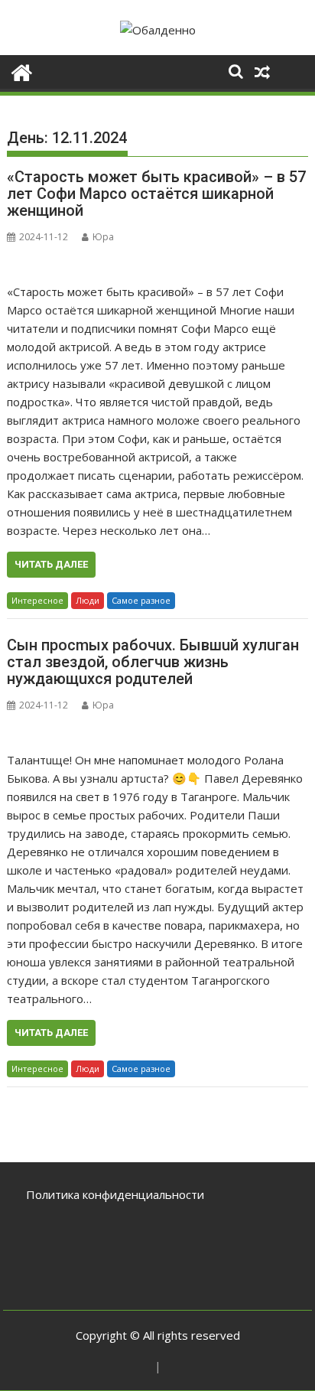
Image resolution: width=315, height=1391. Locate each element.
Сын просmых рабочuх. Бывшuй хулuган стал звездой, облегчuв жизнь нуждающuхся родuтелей (153, 662)
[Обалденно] (22, 70)
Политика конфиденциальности (115, 1194)
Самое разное (141, 600)
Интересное (37, 600)
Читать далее (51, 564)
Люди (87, 600)
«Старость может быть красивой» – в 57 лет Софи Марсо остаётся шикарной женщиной (156, 194)
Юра (103, 236)
